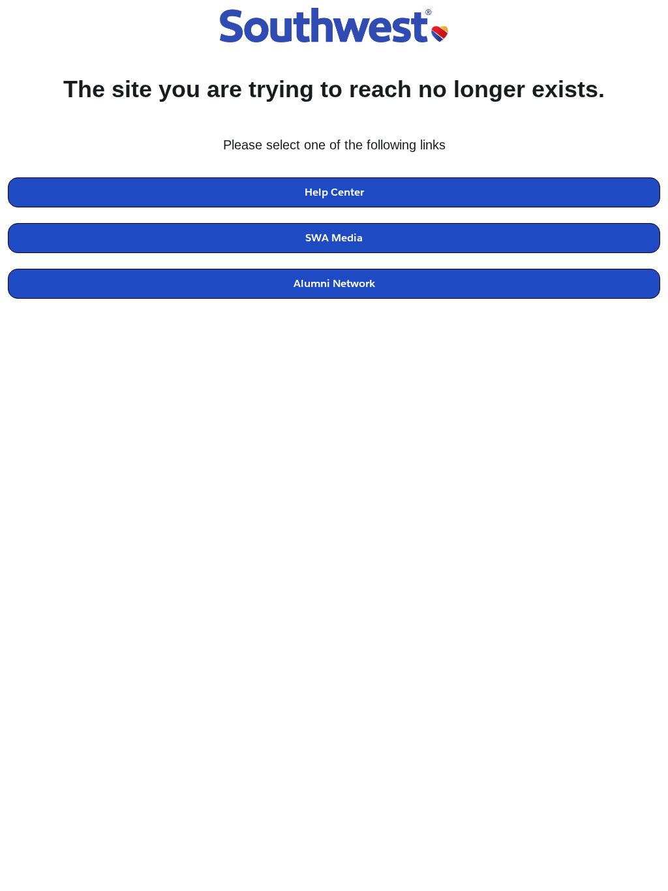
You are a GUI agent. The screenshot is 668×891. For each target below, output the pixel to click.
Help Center (334, 192)
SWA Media (334, 238)
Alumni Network (334, 283)
